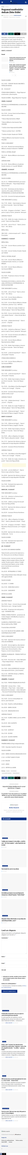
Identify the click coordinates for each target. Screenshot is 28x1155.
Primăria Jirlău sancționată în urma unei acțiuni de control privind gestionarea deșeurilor (17, 59)
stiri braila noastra (6, 773)
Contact (10, 1142)
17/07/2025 (4, 871)
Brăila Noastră (17, 15)
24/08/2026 (12, 62)
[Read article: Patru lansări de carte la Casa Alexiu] (14, 858)
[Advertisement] (14, 465)
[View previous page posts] (13, 75)
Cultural (7, 6)
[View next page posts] (15, 75)
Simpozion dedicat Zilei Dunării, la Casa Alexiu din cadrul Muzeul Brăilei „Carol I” (13, 919)
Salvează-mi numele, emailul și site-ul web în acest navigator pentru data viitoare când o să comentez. (14, 978)
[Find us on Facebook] (1, 1149)
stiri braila (13, 771)
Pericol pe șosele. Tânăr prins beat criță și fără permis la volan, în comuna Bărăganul (13, 1112)
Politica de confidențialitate (9, 983)
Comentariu (5, 938)
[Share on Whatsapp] (11, 34)
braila (8, 771)
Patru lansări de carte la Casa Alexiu (10, 869)
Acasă (2, 6)
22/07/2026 (4, 847)
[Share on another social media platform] (24, 34)
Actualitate (6, 1010)
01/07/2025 (4, 896)
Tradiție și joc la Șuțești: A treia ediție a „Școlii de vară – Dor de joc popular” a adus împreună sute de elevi (13, 843)
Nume (3, 956)
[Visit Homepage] (13, 2)
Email (3, 963)
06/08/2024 (5, 17)
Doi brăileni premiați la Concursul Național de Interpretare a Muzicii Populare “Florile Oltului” (13, 894)
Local (4, 1041)
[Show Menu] (2, 2)
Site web (3, 970)
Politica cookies (19, 1140)
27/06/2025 (4, 922)
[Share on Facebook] (4, 34)
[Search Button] (26, 2)
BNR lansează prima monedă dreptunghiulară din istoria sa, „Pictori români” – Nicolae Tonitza (13, 1079)
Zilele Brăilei (16, 773)
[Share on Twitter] (17, 34)
